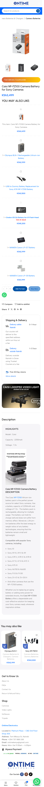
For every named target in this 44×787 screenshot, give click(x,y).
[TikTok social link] (31, 774)
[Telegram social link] (20, 309)
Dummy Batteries (31, 656)
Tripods (5, 718)
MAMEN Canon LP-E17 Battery (22, 247)
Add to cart (20, 289)
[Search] (38, 11)
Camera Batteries (33, 18)
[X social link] (11, 309)
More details (11, 376)
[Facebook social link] (8, 309)
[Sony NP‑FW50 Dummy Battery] (31, 640)
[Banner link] (21, 396)
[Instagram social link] (26, 774)
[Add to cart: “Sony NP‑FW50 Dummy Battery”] (25, 646)
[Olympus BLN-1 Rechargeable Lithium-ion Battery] (10, 640)
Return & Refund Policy (11, 693)
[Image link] (21, 765)
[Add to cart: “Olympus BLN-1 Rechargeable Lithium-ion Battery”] (4, 646)
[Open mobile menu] (2, 3)
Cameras (5, 706)
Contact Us (6, 689)
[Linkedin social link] (17, 309)
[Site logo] (21, 3)
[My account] (39, 3)
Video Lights (7, 710)
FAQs (4, 685)
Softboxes (6, 714)
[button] (36, 781)
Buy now (34, 289)
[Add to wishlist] (16, 635)
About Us (5, 681)
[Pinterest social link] (14, 309)
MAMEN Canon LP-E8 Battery (22, 276)
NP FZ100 (18, 497)
